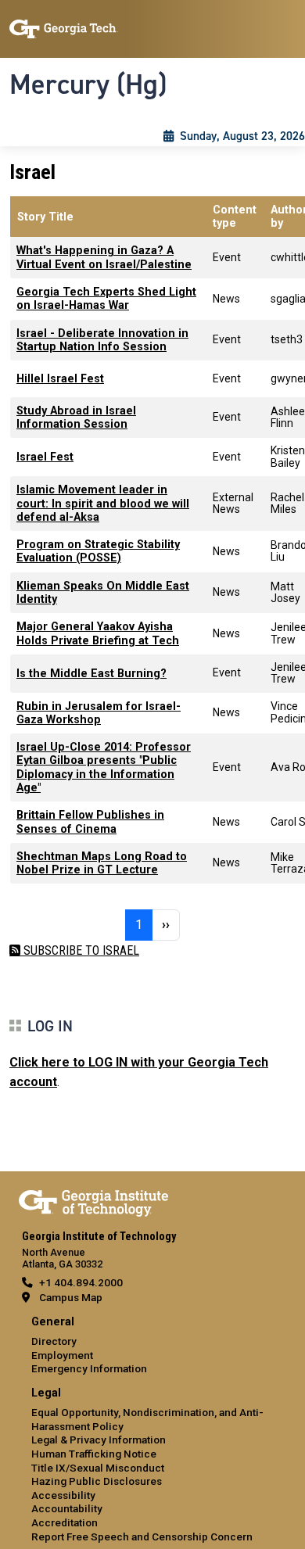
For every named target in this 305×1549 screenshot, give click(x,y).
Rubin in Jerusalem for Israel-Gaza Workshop (98, 713)
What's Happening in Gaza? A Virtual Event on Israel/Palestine (104, 257)
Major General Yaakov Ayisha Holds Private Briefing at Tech (97, 633)
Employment (62, 1355)
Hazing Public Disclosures (96, 1481)
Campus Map (70, 1297)
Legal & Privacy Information (98, 1439)
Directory (54, 1341)
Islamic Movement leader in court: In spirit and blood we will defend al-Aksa (102, 503)
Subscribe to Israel (79, 950)
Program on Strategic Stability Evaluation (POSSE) (98, 551)
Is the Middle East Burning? (91, 673)
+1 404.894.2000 (81, 1282)
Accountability (66, 1508)
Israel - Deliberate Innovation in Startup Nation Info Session (102, 340)
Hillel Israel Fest (60, 378)
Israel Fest (45, 457)
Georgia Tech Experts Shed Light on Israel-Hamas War (106, 298)
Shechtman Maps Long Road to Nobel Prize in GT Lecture (101, 863)
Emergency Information (89, 1368)
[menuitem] (152, 1346)
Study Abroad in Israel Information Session (76, 417)
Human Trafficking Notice (93, 1453)
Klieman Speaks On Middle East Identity (102, 592)
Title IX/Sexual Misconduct (97, 1467)
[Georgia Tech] (93, 1200)
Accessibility (63, 1495)
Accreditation (64, 1522)
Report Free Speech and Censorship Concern (142, 1536)
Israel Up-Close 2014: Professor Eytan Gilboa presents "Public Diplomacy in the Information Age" (103, 767)
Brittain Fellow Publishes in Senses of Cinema (90, 822)
